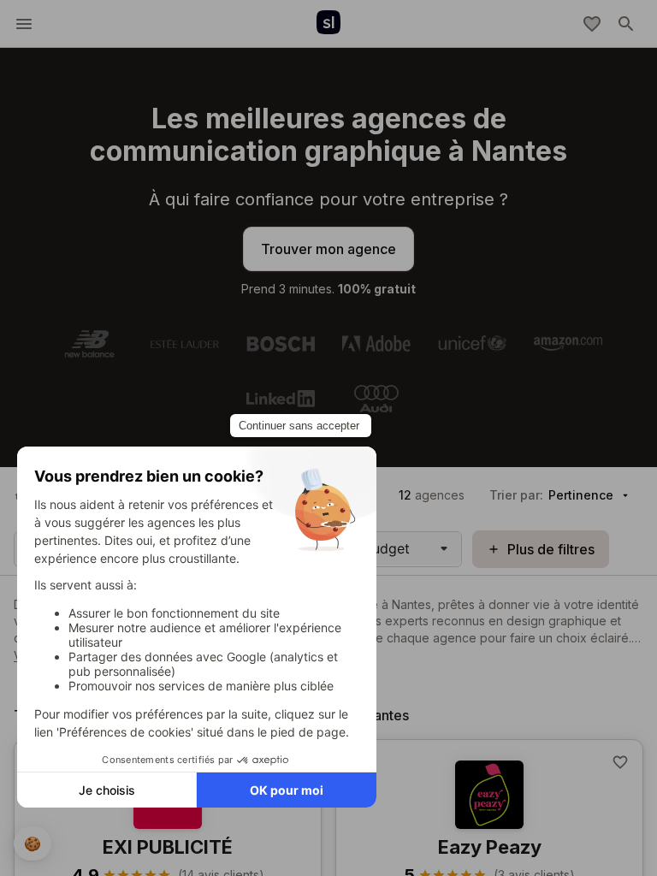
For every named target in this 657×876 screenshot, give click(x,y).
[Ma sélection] (592, 24)
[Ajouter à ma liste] (620, 762)
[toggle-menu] (24, 24)
